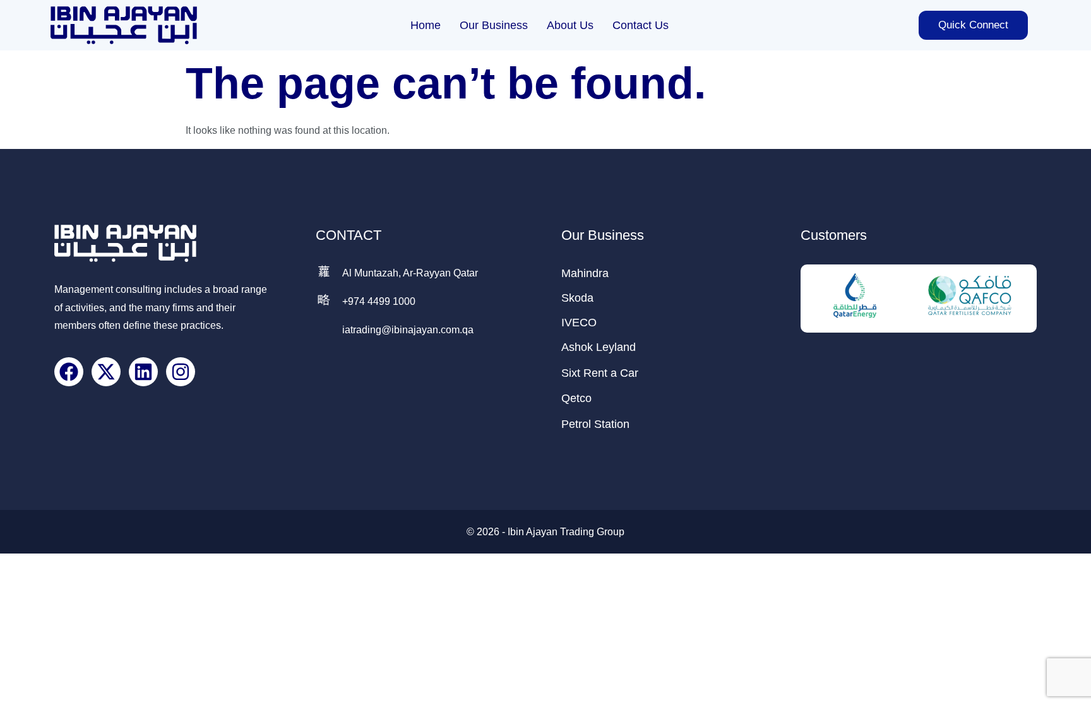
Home (425, 25)
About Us (570, 25)
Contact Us (640, 25)
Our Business (494, 25)
